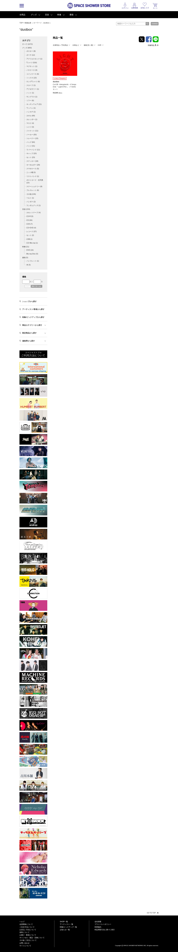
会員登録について (26, 924)
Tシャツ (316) (31, 63)
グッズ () (27, 48)
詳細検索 (155, 24)
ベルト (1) (30, 198)
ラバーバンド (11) (33, 150)
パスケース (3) (31, 70)
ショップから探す (29, 301)
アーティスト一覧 (66, 924)
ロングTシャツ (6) (33, 82)
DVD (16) (30, 250)
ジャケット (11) (32, 131)
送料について (24, 932)
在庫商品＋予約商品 (60, 45)
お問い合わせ (24, 943)
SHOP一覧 (64, 922)
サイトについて (25, 946)
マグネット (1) (31, 66)
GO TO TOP (151, 913)
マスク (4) (30, 123)
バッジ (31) (30, 146)
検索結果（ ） (38, 23)
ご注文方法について (26, 927)
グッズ (34, 15)
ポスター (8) (31, 51)
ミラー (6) (30, 100)
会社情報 (98, 922)
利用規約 (98, 927)
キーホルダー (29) (33, 165)
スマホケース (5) (32, 169)
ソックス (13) (31, 78)
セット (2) (30, 235)
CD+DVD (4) (31, 228)
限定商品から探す (29, 333)
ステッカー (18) (32, 161)
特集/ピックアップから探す (33, 317)
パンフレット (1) (32, 261)
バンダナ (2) (31, 202)
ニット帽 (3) (31, 172)
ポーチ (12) (30, 55)
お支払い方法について (27, 930)
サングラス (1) (31, 97)
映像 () (25, 247)
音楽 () (26, 209)
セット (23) (30, 157)
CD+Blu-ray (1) (32, 243)
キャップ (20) (31, 153)
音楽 (47, 15)
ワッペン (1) (31, 108)
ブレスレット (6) (32, 190)
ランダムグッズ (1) (33, 205)
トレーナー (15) (32, 138)
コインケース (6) (32, 74)
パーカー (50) (31, 135)
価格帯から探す (28, 341)
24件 (99, 45)
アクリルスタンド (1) (34, 59)
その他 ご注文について (28, 940)
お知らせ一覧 (65, 930)
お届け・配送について (27, 935)
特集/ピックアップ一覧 (68, 927)
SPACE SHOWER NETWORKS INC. (134, 945)
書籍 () (25, 258)
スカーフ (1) (31, 85)
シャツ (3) (30, 127)
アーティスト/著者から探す (33, 309)
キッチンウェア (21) (34, 104)
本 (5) (28, 265)
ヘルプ (21, 922)
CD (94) (29, 220)
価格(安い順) (88, 45)
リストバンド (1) (32, 176)
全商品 (22, 15)
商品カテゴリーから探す (32, 325)
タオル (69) (30, 116)
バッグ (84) (30, 142)
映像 (59, 15)
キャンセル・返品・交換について (31, 938)
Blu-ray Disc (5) (32, 254)
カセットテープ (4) (33, 213)
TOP (21, 23)
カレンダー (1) (31, 119)
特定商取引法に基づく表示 (105, 930)
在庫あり (75, 45)
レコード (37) (31, 231)
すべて (27, 44)
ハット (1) (30, 93)
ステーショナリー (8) (34, 186)
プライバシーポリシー (103, 924)
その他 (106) (31, 194)
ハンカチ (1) (31, 112)
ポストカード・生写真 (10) (34, 181)
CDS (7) (29, 224)
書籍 (71, 15)
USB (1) (29, 239)
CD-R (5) (29, 216)
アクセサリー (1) (32, 89)
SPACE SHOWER (137, 941)
